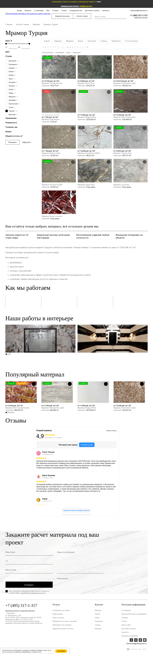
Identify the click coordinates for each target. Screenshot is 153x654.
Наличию (77, 52)
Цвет (7, 52)
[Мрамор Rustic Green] (59, 137)
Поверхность (11, 122)
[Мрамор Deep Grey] (95, 170)
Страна (8, 56)
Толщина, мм (11, 127)
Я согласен (61, 651)
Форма (8, 131)
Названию (59, 52)
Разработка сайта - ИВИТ (138, 649)
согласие (16, 591)
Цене (68, 52)
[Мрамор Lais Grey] (130, 170)
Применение (10, 118)
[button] (6, 354)
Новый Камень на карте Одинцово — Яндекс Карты (76, 514)
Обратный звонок (141, 18)
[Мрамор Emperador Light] (130, 67)
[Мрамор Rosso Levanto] (59, 202)
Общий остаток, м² (14, 136)
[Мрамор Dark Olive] (95, 67)
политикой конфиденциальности (33, 593)
